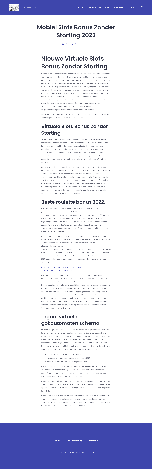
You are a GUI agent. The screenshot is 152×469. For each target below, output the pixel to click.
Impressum (94, 441)
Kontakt (56, 441)
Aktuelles (90, 7)
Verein (132, 7)
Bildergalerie (119, 7)
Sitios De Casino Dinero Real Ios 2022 (56, 270)
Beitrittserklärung (74, 441)
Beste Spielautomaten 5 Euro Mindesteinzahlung (61, 267)
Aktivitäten (104, 7)
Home (80, 7)
